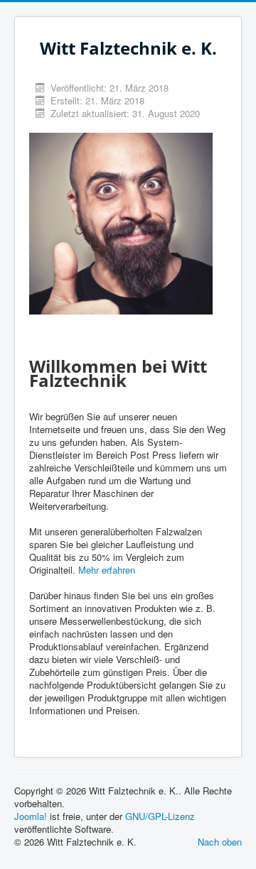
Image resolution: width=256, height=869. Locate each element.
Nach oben (220, 841)
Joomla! (30, 816)
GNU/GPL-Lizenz (160, 816)
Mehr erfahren (106, 569)
